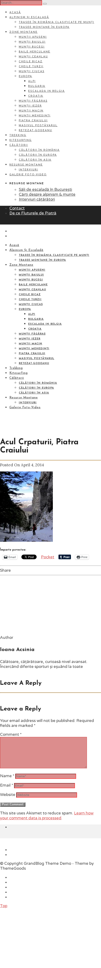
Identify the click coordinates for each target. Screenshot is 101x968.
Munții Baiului (32, 42)
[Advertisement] (35, 937)
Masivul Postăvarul (38, 125)
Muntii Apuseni (33, 37)
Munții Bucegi (32, 47)
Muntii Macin (31, 111)
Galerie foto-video (28, 174)
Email (6, 785)
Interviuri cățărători (37, 199)
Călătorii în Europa (38, 155)
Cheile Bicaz (31, 61)
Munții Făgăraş (33, 101)
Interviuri (28, 170)
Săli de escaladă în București (45, 189)
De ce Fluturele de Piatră (32, 213)
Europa (25, 76)
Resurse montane (26, 165)
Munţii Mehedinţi (34, 115)
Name (7, 775)
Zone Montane (23, 32)
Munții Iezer (30, 106)
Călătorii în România (39, 150)
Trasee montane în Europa (44, 27)
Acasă (15, 12)
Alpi (32, 81)
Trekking (17, 135)
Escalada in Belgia (46, 91)
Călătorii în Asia (35, 160)
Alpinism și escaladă (29, 17)
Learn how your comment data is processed (46, 816)
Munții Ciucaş (31, 71)
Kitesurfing (20, 140)
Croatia (35, 96)
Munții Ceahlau (33, 56)
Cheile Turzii (31, 66)
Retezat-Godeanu (35, 130)
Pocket (47, 557)
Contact (17, 208)
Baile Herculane (34, 52)
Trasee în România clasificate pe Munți (56, 22)
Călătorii (18, 145)
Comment (11, 734)
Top (3, 905)
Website (7, 794)
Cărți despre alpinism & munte (47, 194)
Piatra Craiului (33, 120)
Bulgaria (36, 86)
